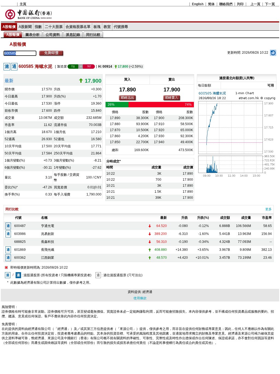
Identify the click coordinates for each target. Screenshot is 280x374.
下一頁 (270, 4)
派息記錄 (73, 35)
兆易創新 (47, 234)
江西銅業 (47, 258)
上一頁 (255, 4)
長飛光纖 (47, 250)
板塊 (97, 27)
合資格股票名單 (78, 27)
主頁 (23, 4)
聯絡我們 (225, 4)
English (197, 4)
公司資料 (53, 35)
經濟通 (147, 292)
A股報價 (9, 27)
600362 (20, 258)
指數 (38, 27)
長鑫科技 (47, 242)
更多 (268, 209)
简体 (211, 4)
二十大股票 (54, 27)
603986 (20, 234)
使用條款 (140, 298)
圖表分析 (32, 35)
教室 (107, 27)
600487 (20, 226)
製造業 (62, 66)
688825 (20, 242)
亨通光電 (47, 226)
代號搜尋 (121, 27)
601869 (20, 250)
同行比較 (93, 35)
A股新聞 (25, 27)
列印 (240, 4)
